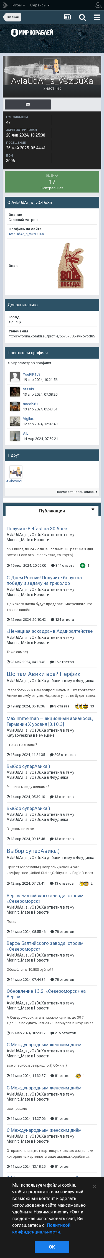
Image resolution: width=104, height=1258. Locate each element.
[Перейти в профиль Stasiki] (15, 391)
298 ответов (65, 755)
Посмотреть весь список (76, 492)
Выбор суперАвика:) (28, 766)
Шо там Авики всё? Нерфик (43, 674)
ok (52, 1247)
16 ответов (64, 662)
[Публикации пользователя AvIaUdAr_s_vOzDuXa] (28, 104)
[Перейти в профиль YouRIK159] (15, 377)
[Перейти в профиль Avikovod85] (16, 472)
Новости (41, 539)
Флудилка (85, 680)
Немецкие (45, 735)
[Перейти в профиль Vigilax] (15, 421)
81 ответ (62, 1076)
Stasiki (28, 389)
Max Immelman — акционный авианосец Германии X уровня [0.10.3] (50, 721)
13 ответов (64, 797)
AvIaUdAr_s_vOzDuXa (26, 234)
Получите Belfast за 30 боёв (37, 528)
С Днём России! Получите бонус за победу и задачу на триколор (44, 580)
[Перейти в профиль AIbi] (15, 436)
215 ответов (65, 1033)
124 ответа (64, 619)
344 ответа (64, 565)
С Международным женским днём (44, 1044)
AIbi (26, 433)
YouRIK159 (31, 374)
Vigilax (28, 419)
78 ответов (64, 931)
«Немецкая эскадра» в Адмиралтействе (50, 631)
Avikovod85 (15, 481)
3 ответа (61, 706)
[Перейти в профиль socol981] (15, 406)
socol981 (30, 404)
